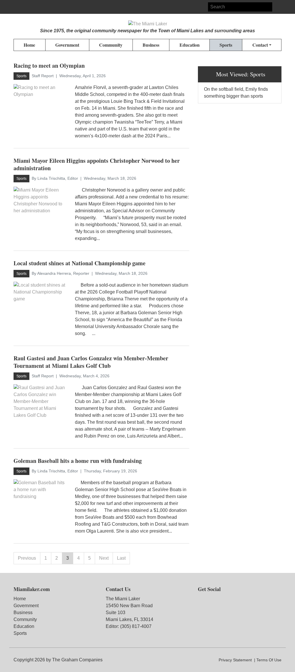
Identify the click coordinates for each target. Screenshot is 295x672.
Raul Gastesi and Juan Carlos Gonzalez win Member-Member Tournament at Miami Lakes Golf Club (91, 362)
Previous (27, 558)
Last (121, 558)
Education (24, 626)
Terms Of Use (268, 660)
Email (39, 7)
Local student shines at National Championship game (79, 263)
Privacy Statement (235, 660)
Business (23, 612)
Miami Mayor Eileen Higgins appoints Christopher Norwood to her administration (97, 164)
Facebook (18, 7)
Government (26, 605)
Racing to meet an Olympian (49, 65)
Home (20, 598)
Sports (20, 633)
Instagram (28, 7)
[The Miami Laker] (147, 23)
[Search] (276, 7)
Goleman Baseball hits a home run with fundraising (78, 461)
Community (25, 619)
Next (104, 558)
